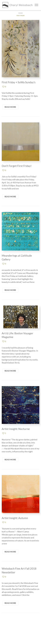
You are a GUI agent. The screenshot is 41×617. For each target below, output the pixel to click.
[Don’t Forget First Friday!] (20, 141)
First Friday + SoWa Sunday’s (18, 82)
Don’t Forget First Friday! (17, 165)
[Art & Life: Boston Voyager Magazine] (20, 317)
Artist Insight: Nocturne (16, 428)
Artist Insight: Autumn (15, 518)
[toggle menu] (36, 5)
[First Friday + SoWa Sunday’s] (20, 48)
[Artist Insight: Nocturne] (20, 405)
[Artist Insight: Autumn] (20, 494)
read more (10, 107)
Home (20, 13)
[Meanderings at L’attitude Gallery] (20, 231)
